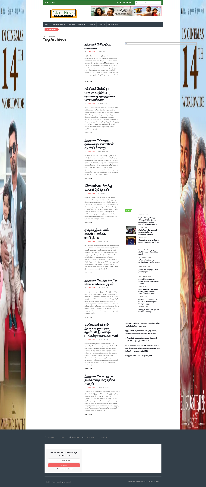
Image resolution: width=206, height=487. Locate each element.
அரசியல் (71, 24)
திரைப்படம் (81, 24)
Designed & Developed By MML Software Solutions (143, 481)
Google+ (75, 437)
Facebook (50, 437)
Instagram (89, 437)
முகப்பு (46, 24)
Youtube (103, 437)
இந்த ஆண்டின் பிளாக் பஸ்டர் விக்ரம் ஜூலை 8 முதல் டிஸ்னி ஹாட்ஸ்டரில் (149, 241)
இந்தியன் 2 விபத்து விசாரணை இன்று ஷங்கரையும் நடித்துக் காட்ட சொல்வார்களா (102, 94)
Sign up (64, 465)
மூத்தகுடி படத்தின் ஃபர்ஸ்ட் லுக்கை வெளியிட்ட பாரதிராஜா (149, 310)
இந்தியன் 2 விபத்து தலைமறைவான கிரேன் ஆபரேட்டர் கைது (99, 144)
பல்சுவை (101, 24)
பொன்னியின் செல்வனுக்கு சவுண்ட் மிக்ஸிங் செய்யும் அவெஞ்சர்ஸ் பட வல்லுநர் (149, 252)
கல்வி (91, 24)
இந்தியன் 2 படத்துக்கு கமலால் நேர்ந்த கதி (98, 187)
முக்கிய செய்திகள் (58, 24)
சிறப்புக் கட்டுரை (113, 24)
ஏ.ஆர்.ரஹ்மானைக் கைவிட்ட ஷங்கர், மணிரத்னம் (97, 234)
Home (45, 36)
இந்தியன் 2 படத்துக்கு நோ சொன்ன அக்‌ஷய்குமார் (101, 282)
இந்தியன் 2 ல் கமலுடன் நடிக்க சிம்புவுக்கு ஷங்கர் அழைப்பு (100, 380)
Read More (88, 81)
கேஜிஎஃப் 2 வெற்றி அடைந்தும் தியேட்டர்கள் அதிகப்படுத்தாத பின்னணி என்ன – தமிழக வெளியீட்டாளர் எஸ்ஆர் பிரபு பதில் (148, 221)
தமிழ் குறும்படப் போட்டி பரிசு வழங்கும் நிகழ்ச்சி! (138, 356)
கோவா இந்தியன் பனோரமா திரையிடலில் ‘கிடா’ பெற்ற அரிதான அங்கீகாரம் (149, 281)
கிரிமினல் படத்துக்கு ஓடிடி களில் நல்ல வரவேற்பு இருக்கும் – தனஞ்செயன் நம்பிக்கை (148, 232)
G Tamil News (90, 52)
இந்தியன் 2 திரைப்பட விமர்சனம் (98, 46)
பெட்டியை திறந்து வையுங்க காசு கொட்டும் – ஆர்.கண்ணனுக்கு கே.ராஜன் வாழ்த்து (148, 301)
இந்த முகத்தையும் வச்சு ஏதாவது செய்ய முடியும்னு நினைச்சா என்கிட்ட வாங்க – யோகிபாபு (148, 291)
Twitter (63, 437)
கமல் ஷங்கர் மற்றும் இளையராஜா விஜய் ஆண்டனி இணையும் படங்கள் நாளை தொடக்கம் (101, 330)
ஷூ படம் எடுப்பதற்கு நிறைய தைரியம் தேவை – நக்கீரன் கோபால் (149, 261)
